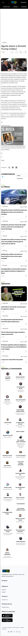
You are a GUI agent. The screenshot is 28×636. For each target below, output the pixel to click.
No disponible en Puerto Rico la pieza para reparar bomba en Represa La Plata (13, 271)
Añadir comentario (20, 176)
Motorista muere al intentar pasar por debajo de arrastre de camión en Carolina (14, 212)
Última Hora (6, 6)
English (4, 592)
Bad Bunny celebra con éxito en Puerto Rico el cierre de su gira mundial (11, 256)
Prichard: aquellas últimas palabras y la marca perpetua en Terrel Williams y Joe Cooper (14, 347)
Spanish (4, 589)
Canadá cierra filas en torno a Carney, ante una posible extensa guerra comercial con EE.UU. (13, 241)
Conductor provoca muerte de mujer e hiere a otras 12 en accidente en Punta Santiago (13, 227)
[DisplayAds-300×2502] (14, 136)
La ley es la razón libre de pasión (12, 359)
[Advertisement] (14, 23)
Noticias (15, 6)
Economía (24, 6)
